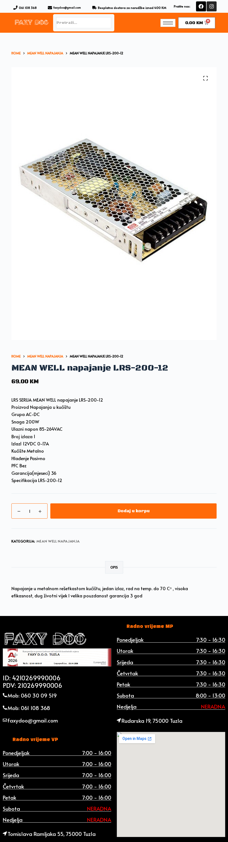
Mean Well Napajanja (58, 541)
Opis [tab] (114, 567)
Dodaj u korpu (134, 511)
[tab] (150, 626)
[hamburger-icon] (167, 23)
